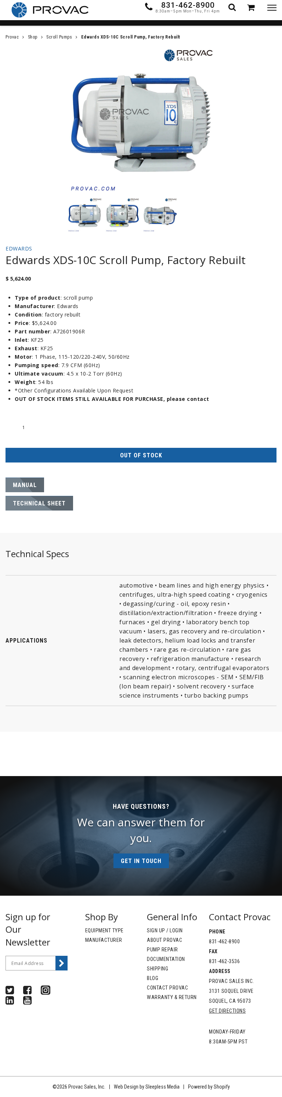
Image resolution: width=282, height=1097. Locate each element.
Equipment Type (104, 930)
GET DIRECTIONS (227, 1011)
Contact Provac (167, 988)
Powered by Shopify (209, 1087)
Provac (12, 37)
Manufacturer (103, 940)
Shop (32, 37)
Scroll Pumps (59, 37)
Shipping (157, 969)
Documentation (166, 959)
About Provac (164, 940)
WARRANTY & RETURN (172, 997)
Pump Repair (162, 949)
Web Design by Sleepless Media (147, 1087)
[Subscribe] (61, 963)
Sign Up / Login (165, 930)
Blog (152, 978)
